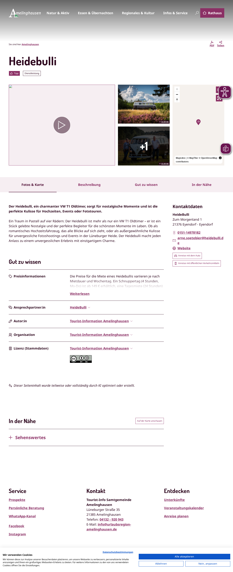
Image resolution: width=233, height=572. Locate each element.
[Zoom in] (177, 89)
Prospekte (17, 500)
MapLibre (180, 157)
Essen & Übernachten (95, 13)
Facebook (16, 526)
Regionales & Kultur (138, 13)
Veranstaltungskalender (184, 508)
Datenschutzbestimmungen (118, 552)
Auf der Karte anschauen (149, 420)
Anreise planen (176, 516)
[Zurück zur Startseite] (25, 13)
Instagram (17, 534)
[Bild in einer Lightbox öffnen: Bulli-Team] (144, 146)
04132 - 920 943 (111, 519)
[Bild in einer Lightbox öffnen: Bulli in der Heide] (144, 104)
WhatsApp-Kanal (22, 516)
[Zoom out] (177, 94)
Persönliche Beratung (26, 508)
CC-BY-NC (165, 122)
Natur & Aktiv (58, 13)
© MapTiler (192, 157)
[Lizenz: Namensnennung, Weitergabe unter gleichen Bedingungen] (81, 361)
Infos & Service (175, 13)
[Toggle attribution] (220, 158)
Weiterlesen (80, 293)
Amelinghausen (30, 44)
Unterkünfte (174, 500)
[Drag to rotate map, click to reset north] (177, 99)
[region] (198, 125)
